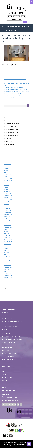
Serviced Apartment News (12, 129)
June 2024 (6, 187)
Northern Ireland (7, 377)
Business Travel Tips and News (13, 123)
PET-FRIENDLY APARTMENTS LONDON (11, 345)
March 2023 (7, 208)
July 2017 (6, 248)
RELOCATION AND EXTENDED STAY (11, 336)
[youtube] (15, 404)
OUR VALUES (5, 312)
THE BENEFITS (5, 315)
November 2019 (8, 214)
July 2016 (6, 269)
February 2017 (7, 258)
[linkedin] (12, 404)
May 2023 (6, 206)
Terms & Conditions (7, 442)
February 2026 (7, 164)
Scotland (5, 380)
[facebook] (9, 404)
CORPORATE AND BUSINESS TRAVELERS (12, 339)
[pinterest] (18, 404)
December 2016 (8, 263)
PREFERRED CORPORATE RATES (10, 362)
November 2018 (8, 223)
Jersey (4, 374)
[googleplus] (6, 404)
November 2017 (8, 242)
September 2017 (8, 246)
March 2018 (7, 235)
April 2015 (6, 271)
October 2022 (7, 212)
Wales (4, 383)
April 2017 (6, 254)
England (4, 369)
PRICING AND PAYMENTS (8, 359)
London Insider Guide (11, 126)
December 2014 (8, 275)
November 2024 (8, 180)
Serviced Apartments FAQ (12, 135)
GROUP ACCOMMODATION (9, 342)
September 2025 (8, 166)
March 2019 (7, 218)
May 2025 (6, 170)
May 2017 (6, 252)
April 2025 (6, 172)
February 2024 (7, 193)
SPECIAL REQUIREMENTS (8, 356)
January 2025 (7, 176)
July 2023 (6, 204)
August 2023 (7, 202)
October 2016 (7, 265)
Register (14, 19)
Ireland (4, 371)
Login (19, 19)
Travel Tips (8, 138)
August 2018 (7, 229)
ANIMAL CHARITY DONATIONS (10, 326)
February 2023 (7, 210)
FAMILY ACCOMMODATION (9, 353)
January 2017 (7, 260)
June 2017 (6, 250)
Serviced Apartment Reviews (12, 132)
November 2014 (8, 277)
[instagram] (21, 404)
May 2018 (6, 231)
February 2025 (7, 174)
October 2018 (7, 225)
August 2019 (7, 216)
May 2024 (6, 189)
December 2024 (8, 178)
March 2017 (7, 256)
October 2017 (7, 244)
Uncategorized (9, 141)
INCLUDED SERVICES (7, 318)
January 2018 (7, 237)
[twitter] (3, 404)
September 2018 (8, 227)
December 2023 (8, 195)
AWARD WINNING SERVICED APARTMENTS (12, 321)
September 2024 (8, 183)
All (7, 117)
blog (7, 120)
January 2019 (7, 220)
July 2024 (6, 185)
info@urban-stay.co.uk (11, 401)
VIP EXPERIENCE (6, 350)
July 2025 (6, 168)
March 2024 (7, 191)
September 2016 (8, 267)
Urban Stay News (10, 144)
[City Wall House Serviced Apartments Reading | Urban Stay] (16, 53)
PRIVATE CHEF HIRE (7, 347)
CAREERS (4, 329)
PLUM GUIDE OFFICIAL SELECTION (10, 324)
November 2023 (8, 197)
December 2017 (8, 239)
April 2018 (6, 233)
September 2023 (8, 199)
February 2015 (7, 273)
